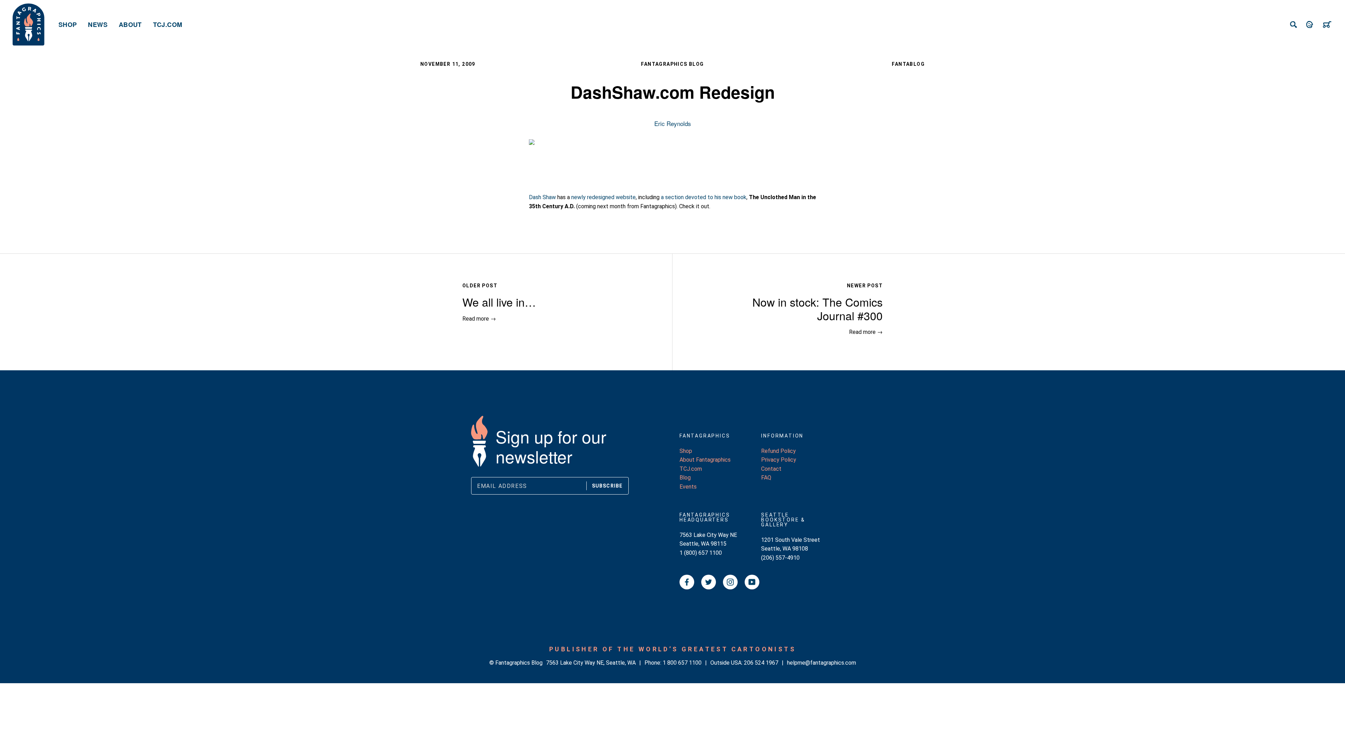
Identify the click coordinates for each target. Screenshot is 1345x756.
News (97, 24)
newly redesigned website (603, 197)
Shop (67, 24)
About (130, 24)
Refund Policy (778, 451)
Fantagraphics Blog (672, 64)
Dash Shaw (542, 197)
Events (688, 486)
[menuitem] (67, 24)
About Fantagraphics (705, 459)
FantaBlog (908, 64)
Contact (771, 468)
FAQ (766, 477)
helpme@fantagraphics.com (821, 662)
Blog (685, 477)
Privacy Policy (778, 459)
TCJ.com (167, 24)
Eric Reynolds (672, 123)
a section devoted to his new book (703, 197)
